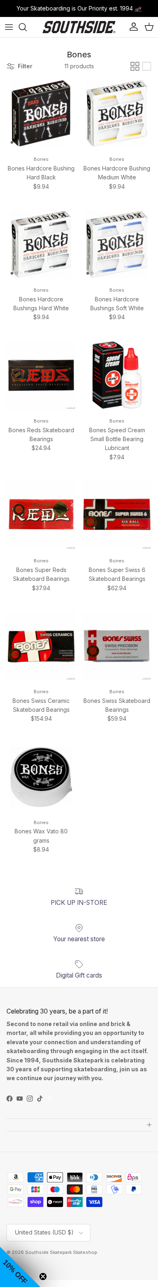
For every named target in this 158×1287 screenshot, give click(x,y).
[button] (20, 1267)
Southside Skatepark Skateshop (61, 1252)
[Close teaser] (43, 1276)
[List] (147, 66)
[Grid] (135, 66)
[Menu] (9, 27)
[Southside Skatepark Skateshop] (79, 27)
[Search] (27, 27)
